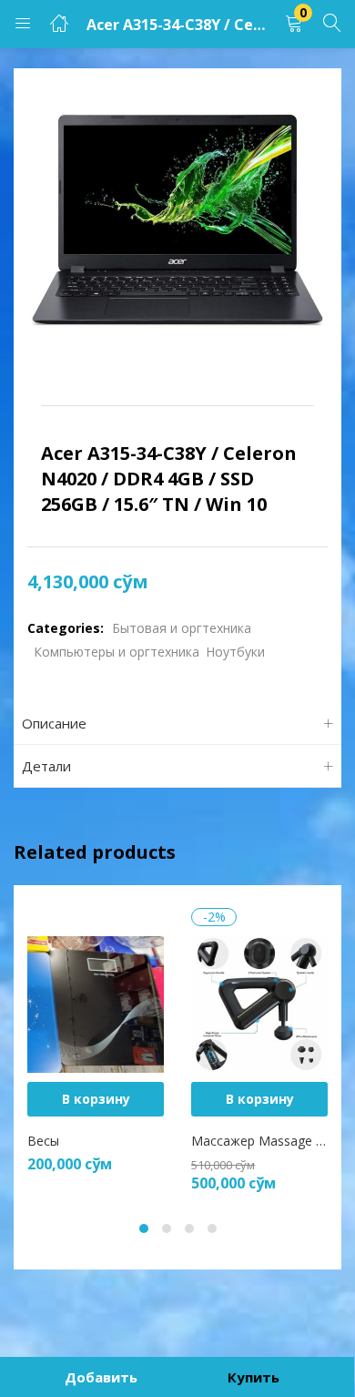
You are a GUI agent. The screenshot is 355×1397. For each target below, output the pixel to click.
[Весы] (95, 1003)
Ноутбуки (235, 651)
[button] (294, 24)
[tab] (177, 723)
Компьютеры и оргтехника (116, 651)
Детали (46, 766)
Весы (43, 1140)
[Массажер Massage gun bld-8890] (259, 1003)
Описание (54, 723)
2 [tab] (166, 1228)
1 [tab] (143, 1228)
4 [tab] (212, 1228)
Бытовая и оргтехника (181, 628)
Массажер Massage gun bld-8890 (259, 1140)
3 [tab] (189, 1228)
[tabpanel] (96, 1050)
